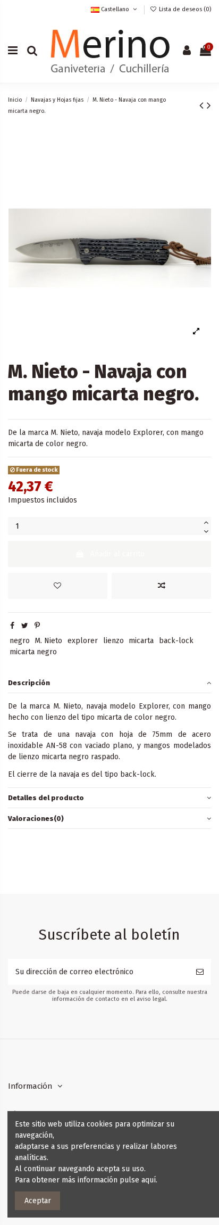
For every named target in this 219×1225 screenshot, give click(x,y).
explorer (83, 640)
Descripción (29, 683)
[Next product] (209, 105)
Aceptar (37, 1200)
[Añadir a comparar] (161, 586)
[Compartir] (12, 625)
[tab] (109, 682)
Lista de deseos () (184, 9)
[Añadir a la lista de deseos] (57, 586)
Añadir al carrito (117, 553)
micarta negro (33, 651)
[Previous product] (203, 105)
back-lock (176, 640)
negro (20, 640)
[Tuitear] (24, 625)
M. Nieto (48, 640)
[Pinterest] (37, 625)
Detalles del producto (46, 798)
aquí (148, 1180)
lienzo (113, 640)
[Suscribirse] (200, 972)
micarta (141, 640)
